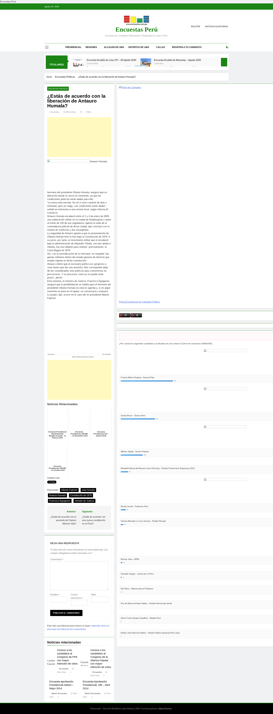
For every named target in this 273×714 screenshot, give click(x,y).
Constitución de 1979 (81, 495)
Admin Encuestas (59, 693)
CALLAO (160, 47)
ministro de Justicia (84, 501)
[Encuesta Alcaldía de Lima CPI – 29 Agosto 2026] (78, 63)
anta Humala (88, 490)
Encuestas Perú (136, 29)
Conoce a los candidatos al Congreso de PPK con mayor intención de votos (67, 657)
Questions (51, 354)
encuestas (54, 112)
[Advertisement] (79, 137)
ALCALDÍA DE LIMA (114, 47)
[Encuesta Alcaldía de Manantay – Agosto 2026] (145, 63)
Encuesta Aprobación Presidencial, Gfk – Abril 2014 (96, 685)
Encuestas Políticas (58, 89)
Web (93, 594)
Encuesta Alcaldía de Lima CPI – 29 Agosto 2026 (111, 60)
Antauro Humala (57, 495)
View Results (106, 354)
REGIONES (91, 47)
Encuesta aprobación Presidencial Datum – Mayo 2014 (61, 685)
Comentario (56, 559)
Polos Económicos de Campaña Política (139, 302)
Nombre (55, 594)
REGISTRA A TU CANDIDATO (187, 47)
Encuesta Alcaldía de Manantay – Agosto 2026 (177, 60)
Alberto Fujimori (69, 490)
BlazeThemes (165, 708)
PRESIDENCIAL (73, 47)
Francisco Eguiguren (59, 501)
